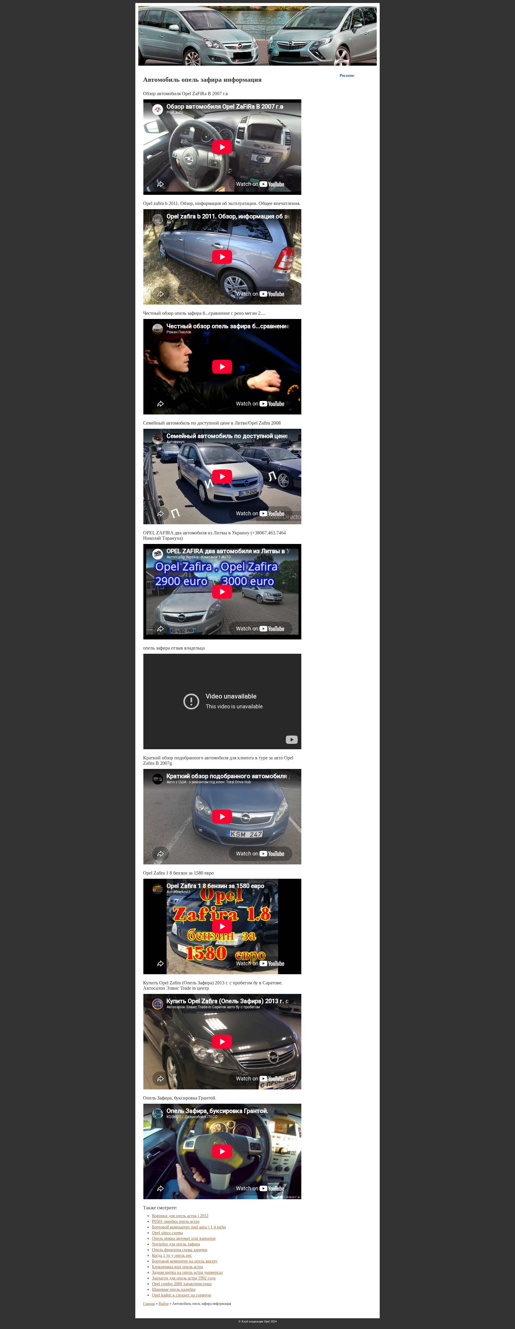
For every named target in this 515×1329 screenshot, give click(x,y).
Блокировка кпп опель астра (177, 1267)
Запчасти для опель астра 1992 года (183, 1278)
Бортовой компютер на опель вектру (185, 1261)
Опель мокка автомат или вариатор (183, 1238)
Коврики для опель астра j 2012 (180, 1216)
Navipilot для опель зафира (176, 1244)
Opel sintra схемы (167, 1233)
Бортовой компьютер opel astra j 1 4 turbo (189, 1227)
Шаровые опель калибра (174, 1289)
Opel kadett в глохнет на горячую (181, 1295)
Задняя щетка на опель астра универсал (187, 1272)
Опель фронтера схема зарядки (179, 1250)
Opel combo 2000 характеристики (182, 1284)
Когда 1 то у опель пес (172, 1255)
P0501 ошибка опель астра (175, 1221)
